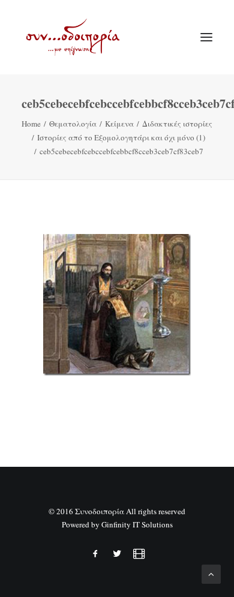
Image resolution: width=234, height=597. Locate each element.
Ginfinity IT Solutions (137, 524)
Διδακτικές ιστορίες (177, 123)
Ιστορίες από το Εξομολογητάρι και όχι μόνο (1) (121, 137)
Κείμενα (119, 123)
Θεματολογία (73, 123)
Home (31, 123)
